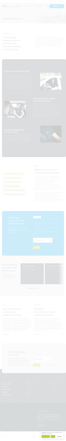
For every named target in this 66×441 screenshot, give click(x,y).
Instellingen (59, 436)
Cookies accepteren (45, 436)
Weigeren (53, 436)
